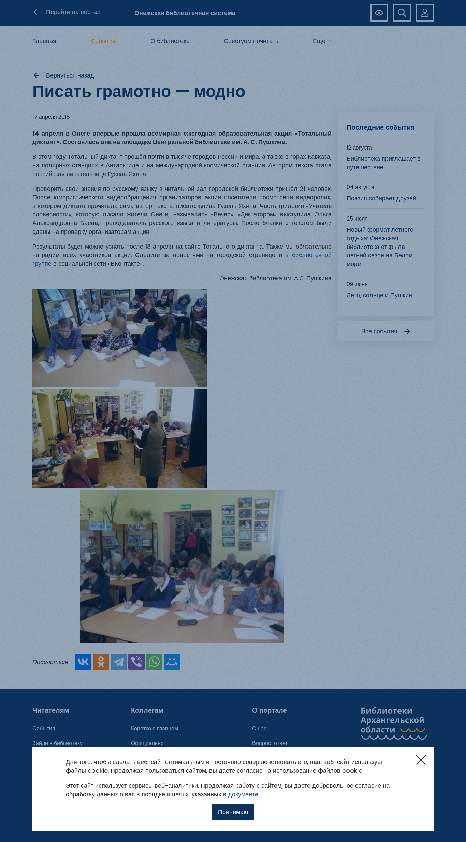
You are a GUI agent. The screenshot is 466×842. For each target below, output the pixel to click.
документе (243, 794)
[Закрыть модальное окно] (421, 760)
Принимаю (233, 812)
